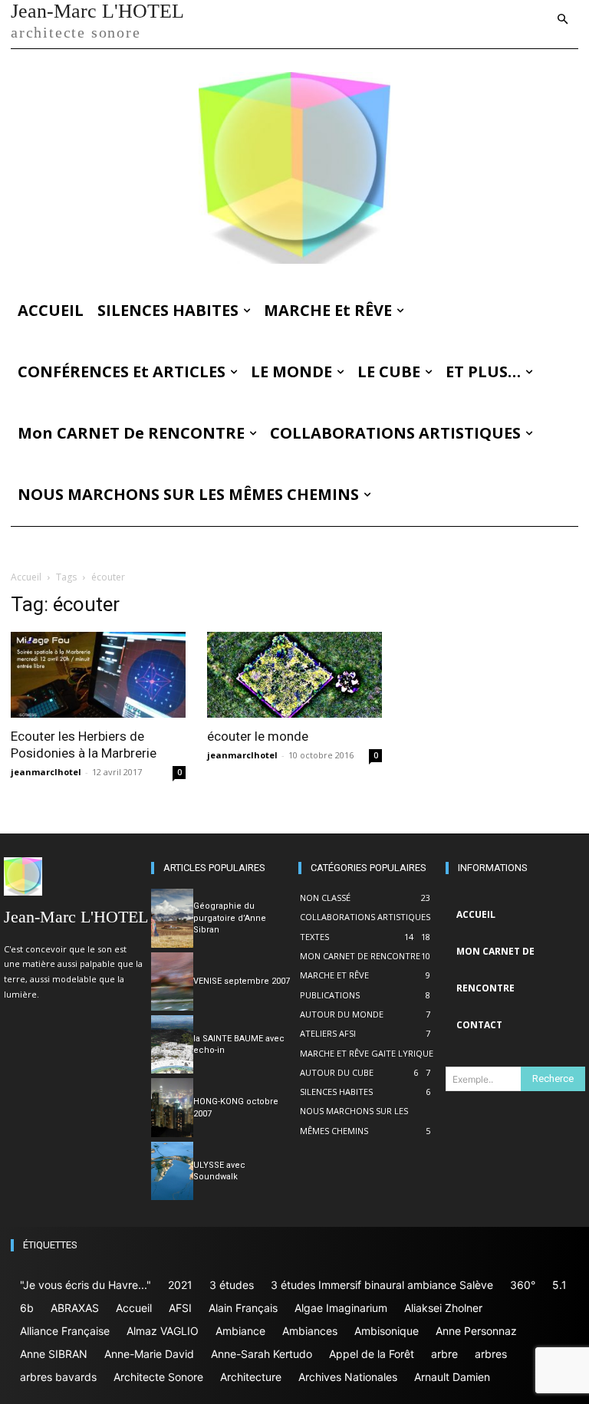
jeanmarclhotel (46, 772)
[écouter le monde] (294, 675)
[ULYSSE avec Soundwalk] (172, 1171)
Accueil (26, 577)
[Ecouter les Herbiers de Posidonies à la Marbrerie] (98, 675)
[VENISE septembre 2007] (172, 981)
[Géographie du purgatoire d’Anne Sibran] (172, 918)
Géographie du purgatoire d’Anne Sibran (229, 918)
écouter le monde (257, 736)
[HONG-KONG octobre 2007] (172, 1107)
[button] (563, 20)
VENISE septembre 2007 (241, 981)
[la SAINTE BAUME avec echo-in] (172, 1044)
